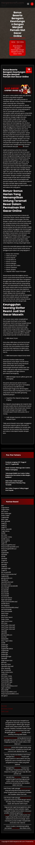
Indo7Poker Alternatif (8, 625)
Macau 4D (4, 615)
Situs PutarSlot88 (6, 611)
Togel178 (4, 560)
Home (13, 42)
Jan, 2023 (28, 70)
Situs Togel (4, 519)
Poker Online (5, 515)
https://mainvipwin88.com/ (10, 547)
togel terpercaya (6, 660)
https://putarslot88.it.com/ (10, 694)
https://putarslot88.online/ (10, 607)
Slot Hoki (4, 706)
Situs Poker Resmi (6, 617)
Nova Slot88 (5, 588)
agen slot (18, 732)
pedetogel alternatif (10, 738)
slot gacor (4, 696)
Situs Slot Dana (6, 664)
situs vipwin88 (5, 521)
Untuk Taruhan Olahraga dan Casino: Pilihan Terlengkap (17, 469)
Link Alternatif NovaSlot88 (9, 586)
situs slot (4, 637)
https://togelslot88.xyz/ (9, 549)
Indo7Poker (5, 613)
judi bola (3, 662)
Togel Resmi (5, 508)
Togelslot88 (5, 517)
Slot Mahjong (5, 606)
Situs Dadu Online (25, 788)
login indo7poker (6, 600)
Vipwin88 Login (6, 568)
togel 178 (4, 543)
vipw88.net (4, 580)
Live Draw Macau (6, 598)
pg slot (20, 146)
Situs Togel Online (6, 641)
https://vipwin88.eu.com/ (9, 686)
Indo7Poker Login (6, 678)
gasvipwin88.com (6, 578)
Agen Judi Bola (5, 688)
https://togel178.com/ (8, 545)
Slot (2, 506)
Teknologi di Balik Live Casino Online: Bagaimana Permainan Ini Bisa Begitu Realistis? (17, 475)
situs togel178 (5, 541)
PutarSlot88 (5, 596)
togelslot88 (5, 553)
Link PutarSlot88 (6, 609)
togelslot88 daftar (7, 649)
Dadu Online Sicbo (7, 672)
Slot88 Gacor (5, 539)
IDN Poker (4, 623)
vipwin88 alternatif (7, 582)
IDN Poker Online (6, 537)
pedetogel (4, 645)
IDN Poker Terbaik (7, 709)
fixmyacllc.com (6, 584)
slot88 (3, 643)
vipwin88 (4, 551)
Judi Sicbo (4, 674)
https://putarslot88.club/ (9, 602)
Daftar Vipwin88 (6, 529)
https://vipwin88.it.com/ (9, 692)
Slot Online (20, 42)
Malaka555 (4, 639)
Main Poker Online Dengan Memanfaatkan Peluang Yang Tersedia (15, 483)
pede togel (7, 747)
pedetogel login (6, 656)
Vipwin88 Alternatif (7, 666)
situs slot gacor (6, 684)
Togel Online (5, 510)
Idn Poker (4, 535)
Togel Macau (5, 531)
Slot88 (3, 533)
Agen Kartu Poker (6, 621)
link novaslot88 (6, 572)
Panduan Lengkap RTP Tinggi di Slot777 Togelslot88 (15, 463)
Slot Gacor (4, 511)
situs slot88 (4, 690)
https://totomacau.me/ (9, 574)
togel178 (4, 523)
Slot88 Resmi (5, 604)
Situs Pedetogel (6, 513)
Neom (17, 843)
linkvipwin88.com (6, 635)
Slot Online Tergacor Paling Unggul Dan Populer (16, 489)
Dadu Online (5, 619)
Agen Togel (4, 711)
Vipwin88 (4, 555)
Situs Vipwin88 (5, 668)
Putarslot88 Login (6, 680)
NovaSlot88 (5, 590)
